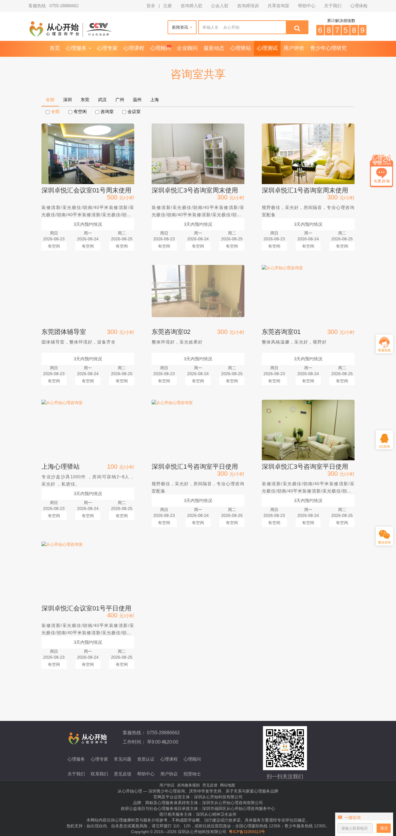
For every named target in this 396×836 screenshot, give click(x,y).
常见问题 (122, 759)
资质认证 (146, 759)
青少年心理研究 (328, 48)
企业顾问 (187, 48)
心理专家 (107, 48)
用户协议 (169, 773)
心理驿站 (240, 48)
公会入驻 (219, 5)
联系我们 (99, 773)
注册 (167, 5)
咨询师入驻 (191, 5)
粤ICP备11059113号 (247, 831)
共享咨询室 (278, 5)
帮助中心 (306, 5)
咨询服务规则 (188, 785)
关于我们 (332, 5)
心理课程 (133, 48)
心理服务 (77, 48)
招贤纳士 (192, 773)
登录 (150, 5)
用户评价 (294, 48)
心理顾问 (160, 48)
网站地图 (227, 785)
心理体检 (359, 5)
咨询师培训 (248, 5)
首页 (55, 48)
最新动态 (214, 48)
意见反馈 (122, 773)
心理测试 (267, 48)
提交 (384, 828)
